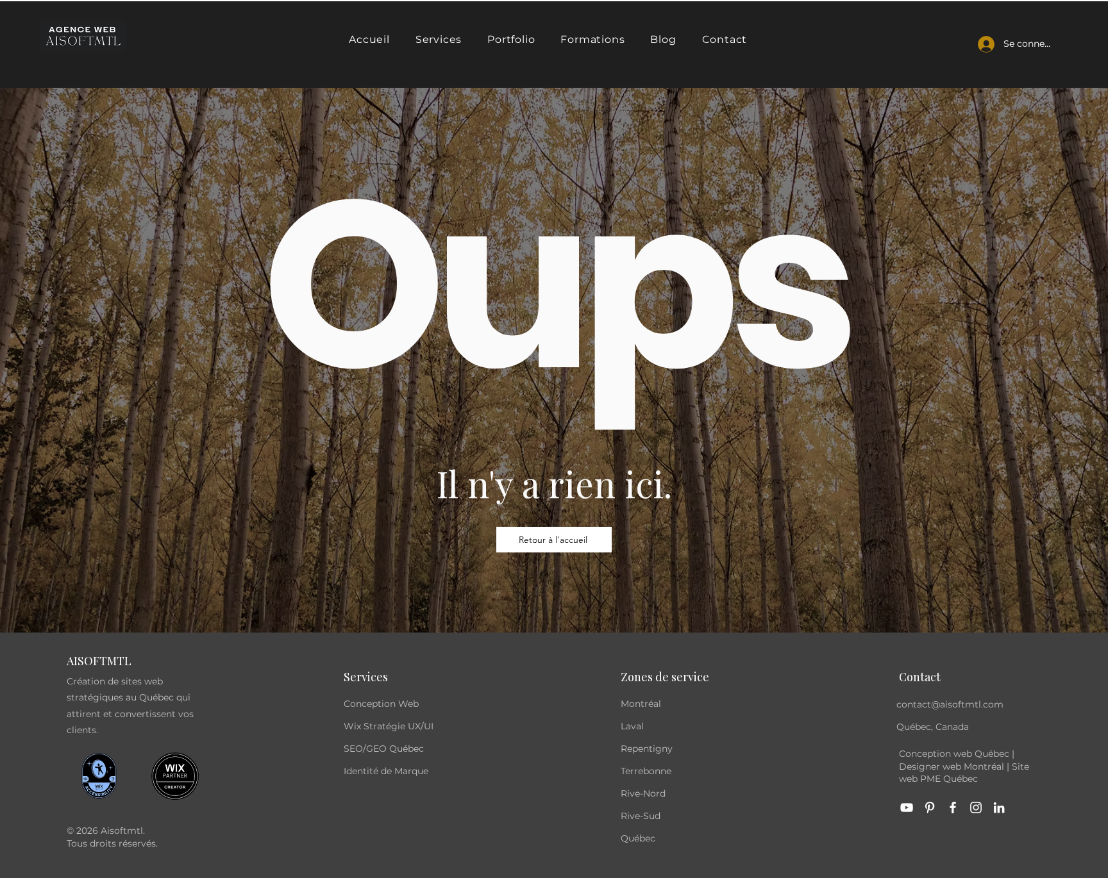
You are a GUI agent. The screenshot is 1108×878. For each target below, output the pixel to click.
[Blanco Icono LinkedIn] (999, 807)
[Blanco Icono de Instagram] (976, 807)
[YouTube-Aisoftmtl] (906, 807)
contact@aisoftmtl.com (949, 704)
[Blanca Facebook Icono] (953, 807)
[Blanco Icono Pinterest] (929, 807)
